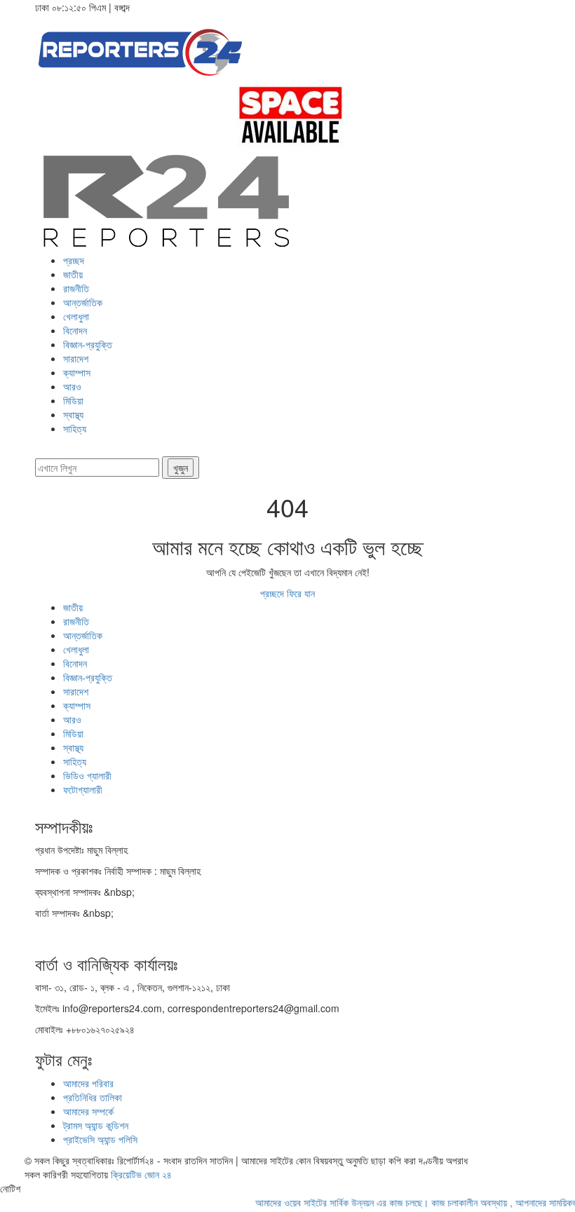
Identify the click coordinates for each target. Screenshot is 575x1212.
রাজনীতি (76, 288)
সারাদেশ (75, 358)
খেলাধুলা (76, 316)
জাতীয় (73, 274)
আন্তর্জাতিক (82, 302)
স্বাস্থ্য (73, 414)
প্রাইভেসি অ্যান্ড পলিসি (100, 1139)
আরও (72, 386)
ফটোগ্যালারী (82, 789)
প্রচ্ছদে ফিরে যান (287, 593)
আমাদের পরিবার (88, 1083)
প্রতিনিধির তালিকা (92, 1097)
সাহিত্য (74, 428)
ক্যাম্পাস (76, 372)
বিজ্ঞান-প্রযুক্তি (87, 344)
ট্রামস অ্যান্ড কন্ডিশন (95, 1125)
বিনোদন (75, 330)
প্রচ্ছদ (73, 260)
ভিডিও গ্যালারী (87, 775)
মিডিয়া (73, 400)
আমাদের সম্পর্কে (88, 1111)
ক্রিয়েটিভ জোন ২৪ (141, 1174)
